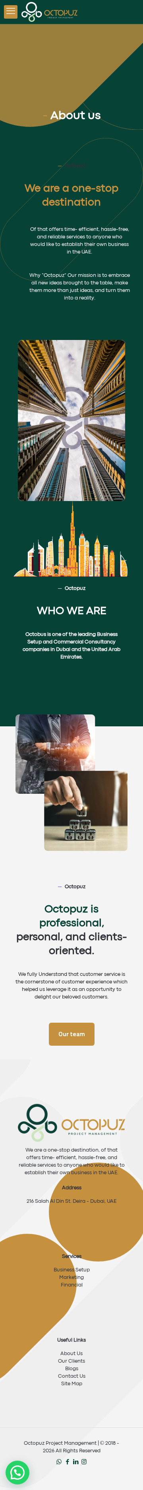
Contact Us (71, 1376)
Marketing (71, 1277)
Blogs (71, 1369)
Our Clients (71, 1361)
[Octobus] (49, 12)
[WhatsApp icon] (59, 1462)
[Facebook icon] (67, 1462)
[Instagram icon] (84, 1462)
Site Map (71, 1384)
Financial (72, 1285)
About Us (71, 1354)
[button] (17, 1472)
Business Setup (72, 1270)
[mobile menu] (10, 12)
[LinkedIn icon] (76, 1462)
